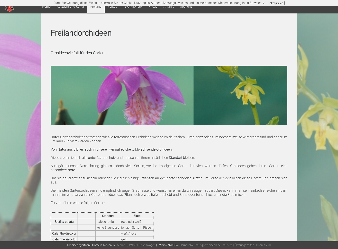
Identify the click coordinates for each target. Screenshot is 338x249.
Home (46, 6)
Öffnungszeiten (244, 245)
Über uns (186, 6)
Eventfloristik (133, 6)
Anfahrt (169, 6)
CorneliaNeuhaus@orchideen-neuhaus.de (206, 245)
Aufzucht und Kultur (70, 6)
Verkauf (113, 6)
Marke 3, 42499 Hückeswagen (136, 245)
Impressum (263, 245)
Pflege (153, 6)
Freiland (96, 6)
